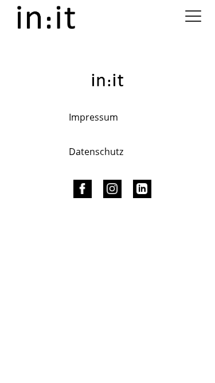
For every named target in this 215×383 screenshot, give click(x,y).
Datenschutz (96, 151)
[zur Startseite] (45, 16)
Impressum (93, 117)
